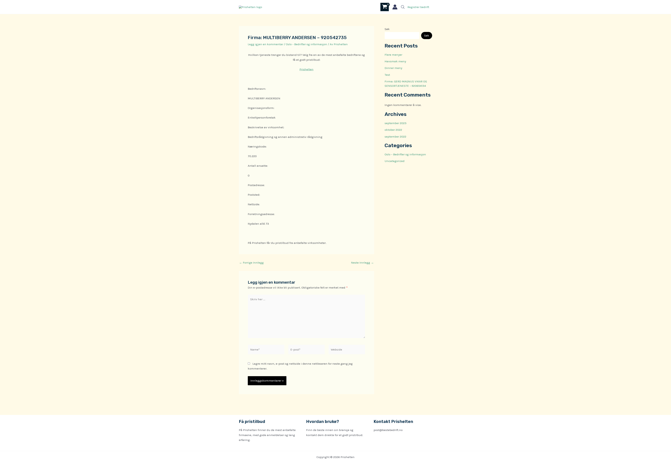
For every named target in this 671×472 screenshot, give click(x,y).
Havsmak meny (395, 61)
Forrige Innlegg (251, 262)
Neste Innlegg (362, 262)
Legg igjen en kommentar (265, 44)
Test (387, 74)
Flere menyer (393, 54)
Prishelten (306, 69)
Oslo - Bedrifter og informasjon (306, 44)
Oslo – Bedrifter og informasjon (405, 154)
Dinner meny (393, 68)
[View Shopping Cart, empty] (384, 7)
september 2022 (395, 136)
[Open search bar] (403, 7)
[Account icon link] (395, 7)
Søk (387, 29)
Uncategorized (395, 161)
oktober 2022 (393, 129)
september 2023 (395, 123)
